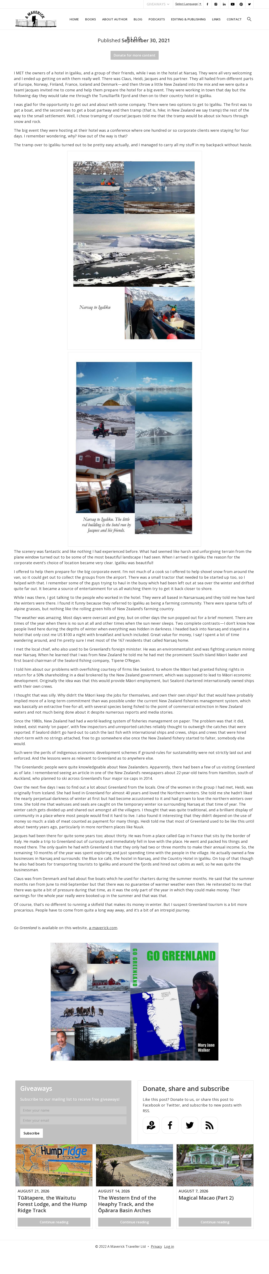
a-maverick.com (103, 927)
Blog (138, 19)
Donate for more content (135, 55)
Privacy (156, 1246)
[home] (35, 19)
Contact (234, 19)
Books (90, 19)
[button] (158, 4)
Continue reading (54, 1222)
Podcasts (157, 19)
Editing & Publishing (188, 19)
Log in (169, 1246)
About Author (114, 19)
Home (74, 19)
